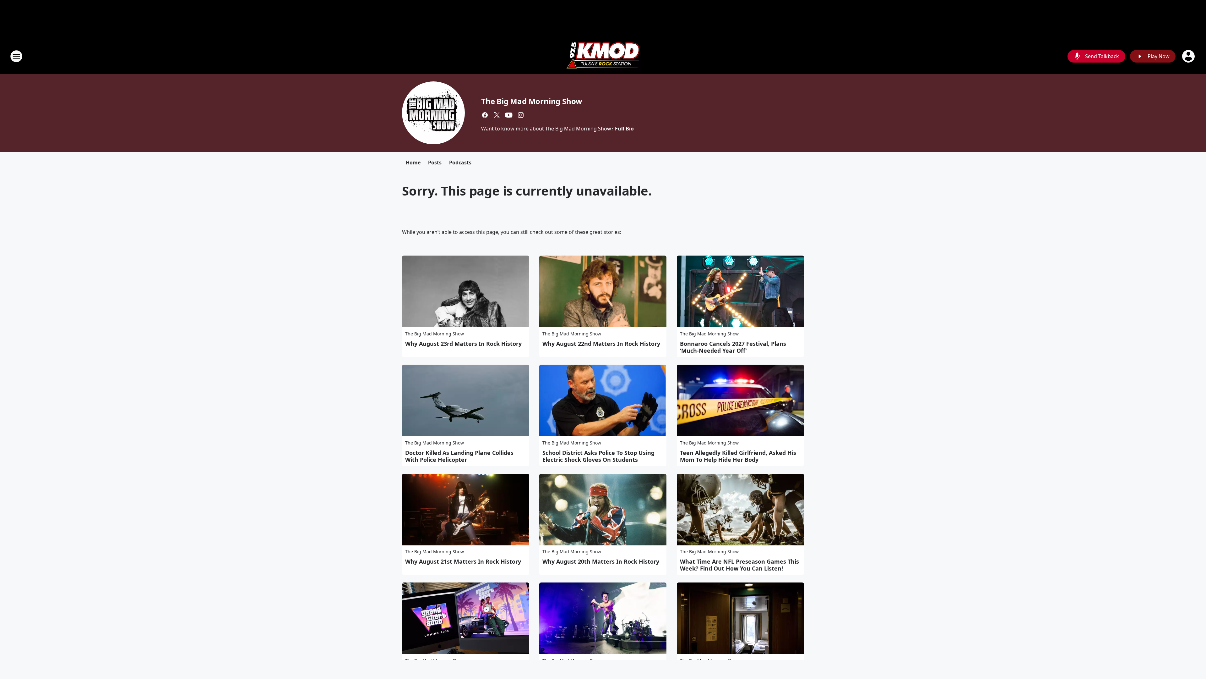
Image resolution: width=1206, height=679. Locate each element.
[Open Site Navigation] (16, 56)
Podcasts (460, 162)
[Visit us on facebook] (485, 115)
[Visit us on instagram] (520, 115)
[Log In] (1189, 56)
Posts (435, 162)
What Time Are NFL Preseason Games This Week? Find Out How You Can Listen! (739, 565)
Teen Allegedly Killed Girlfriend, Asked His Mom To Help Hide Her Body (738, 456)
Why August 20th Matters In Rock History (600, 561)
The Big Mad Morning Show (531, 101)
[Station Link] (603, 56)
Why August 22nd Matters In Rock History (601, 343)
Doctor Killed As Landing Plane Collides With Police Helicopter (459, 456)
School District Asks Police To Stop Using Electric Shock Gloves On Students (598, 456)
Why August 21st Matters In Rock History (463, 561)
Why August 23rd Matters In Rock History (463, 343)
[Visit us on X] (497, 115)
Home (413, 162)
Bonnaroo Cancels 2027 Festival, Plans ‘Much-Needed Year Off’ (733, 347)
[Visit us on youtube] (509, 115)
